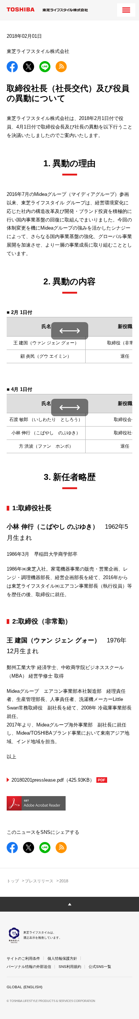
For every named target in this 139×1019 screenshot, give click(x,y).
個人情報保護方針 (62, 958)
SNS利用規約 (70, 967)
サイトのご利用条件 (23, 958)
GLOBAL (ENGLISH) (24, 987)
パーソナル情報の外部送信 (29, 967)
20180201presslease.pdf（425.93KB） (53, 780)
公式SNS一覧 (100, 967)
